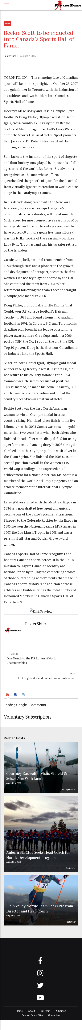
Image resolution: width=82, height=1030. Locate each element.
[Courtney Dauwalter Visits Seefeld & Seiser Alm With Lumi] (40, 767)
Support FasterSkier (32, 1015)
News (7, 24)
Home (19, 1011)
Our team (45, 1011)
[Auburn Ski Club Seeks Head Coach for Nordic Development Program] (40, 834)
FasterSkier (10, 56)
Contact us (54, 1015)
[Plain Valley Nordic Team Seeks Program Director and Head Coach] (40, 900)
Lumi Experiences (68, 789)
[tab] (8, 695)
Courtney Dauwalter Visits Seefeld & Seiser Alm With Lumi (36, 776)
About (31, 1011)
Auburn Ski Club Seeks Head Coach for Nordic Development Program (38, 855)
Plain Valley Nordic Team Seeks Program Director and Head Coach (39, 908)
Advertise (61, 1011)
